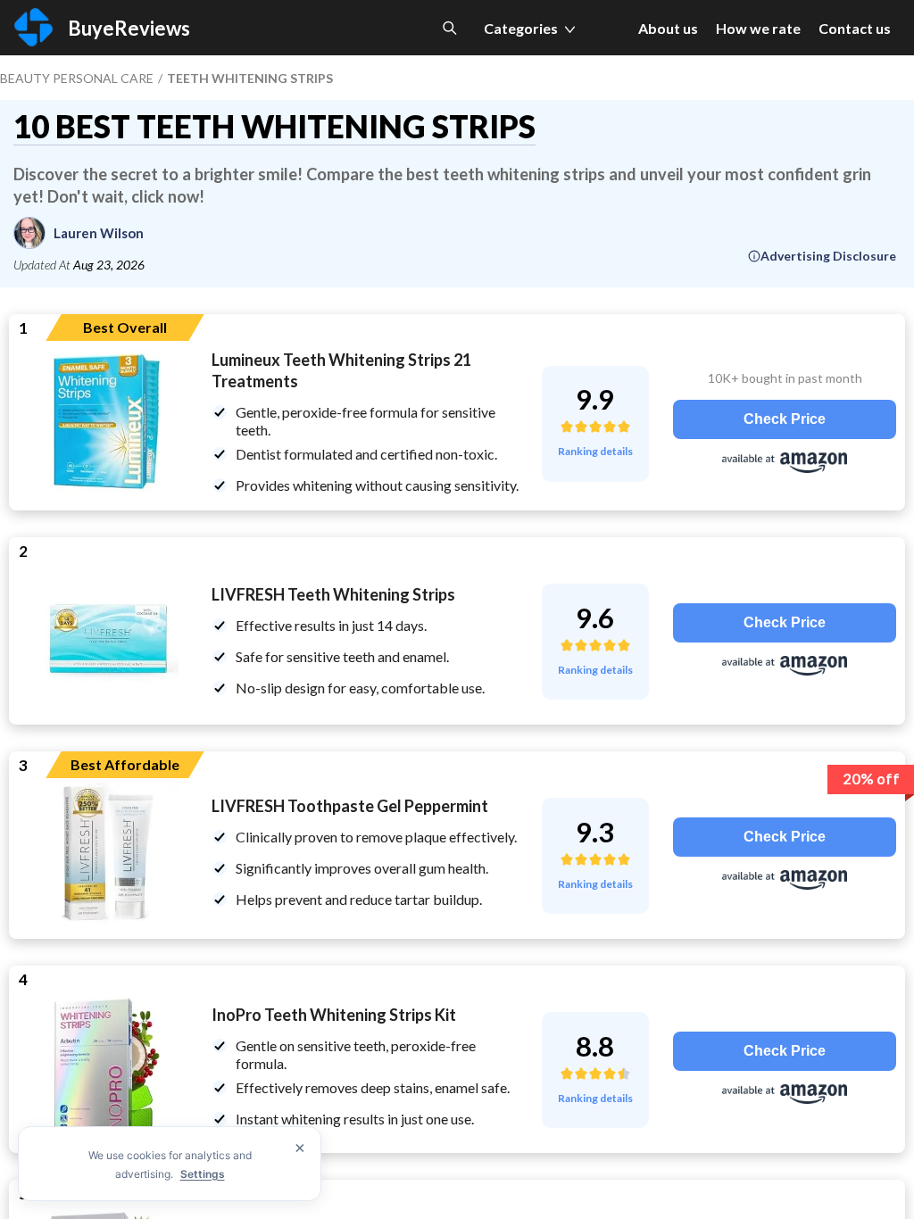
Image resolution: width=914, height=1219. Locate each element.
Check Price (785, 419)
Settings (202, 1174)
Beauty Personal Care (77, 78)
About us (668, 28)
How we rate (758, 28)
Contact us (854, 28)
